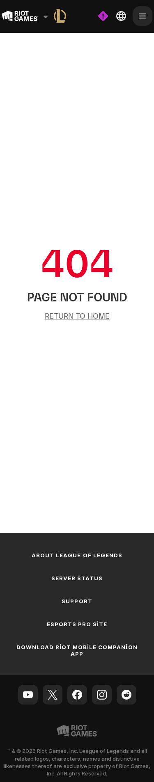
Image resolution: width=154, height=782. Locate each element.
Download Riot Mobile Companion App (76, 650)
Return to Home (77, 316)
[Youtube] (28, 695)
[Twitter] (52, 695)
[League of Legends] (60, 16)
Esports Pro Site (77, 624)
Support (77, 601)
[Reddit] (126, 695)
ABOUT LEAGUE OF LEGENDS (77, 555)
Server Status (77, 578)
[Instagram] (102, 695)
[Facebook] (77, 695)
